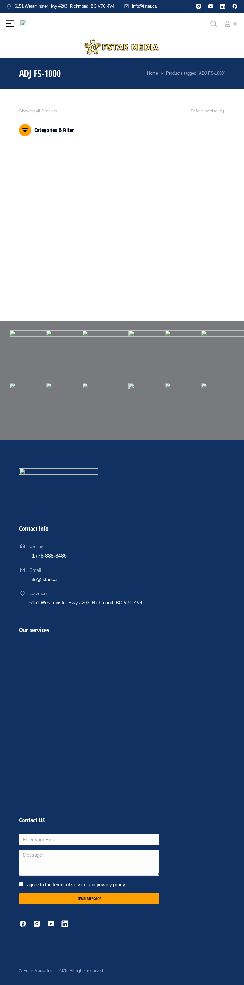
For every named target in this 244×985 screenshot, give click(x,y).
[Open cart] (227, 24)
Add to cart (41, 287)
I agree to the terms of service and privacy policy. (75, 884)
